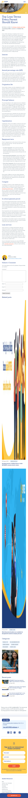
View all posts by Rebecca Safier (15, 258)
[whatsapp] (8, 733)
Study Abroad (4, 787)
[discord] (11, 733)
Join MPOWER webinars (10, 727)
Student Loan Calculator (7, 783)
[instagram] (17, 733)
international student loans (7, 188)
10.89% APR (15, 707)
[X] (14, 733)
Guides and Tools (21, 27)
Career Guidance (6, 644)
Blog (3, 781)
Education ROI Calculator (5, 785)
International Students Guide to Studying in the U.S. (7, 792)
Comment (4, 269)
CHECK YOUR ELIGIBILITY (9, 670)
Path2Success (5, 789)
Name (3, 283)
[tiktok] (19, 733)
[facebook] (12, 733)
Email (3, 287)
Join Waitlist (14, 795)
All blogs (15, 27)
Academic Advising (14, 644)
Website (3, 290)
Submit (14, 765)
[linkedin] (16, 733)
